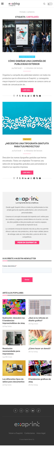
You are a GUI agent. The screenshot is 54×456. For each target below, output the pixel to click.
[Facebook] (15, 411)
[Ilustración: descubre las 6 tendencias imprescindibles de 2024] (14, 307)
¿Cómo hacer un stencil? (39, 348)
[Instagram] (21, 411)
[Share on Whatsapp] (31, 96)
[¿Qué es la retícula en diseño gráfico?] (40, 307)
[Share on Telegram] (34, 96)
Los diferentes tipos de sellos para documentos (13, 380)
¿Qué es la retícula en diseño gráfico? (38, 319)
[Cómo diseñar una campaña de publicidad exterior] (27, 35)
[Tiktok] (39, 411)
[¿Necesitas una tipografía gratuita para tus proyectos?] (27, 118)
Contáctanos (29, 433)
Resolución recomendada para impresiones (11, 351)
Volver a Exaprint (16, 433)
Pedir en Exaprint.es (27, 243)
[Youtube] (33, 411)
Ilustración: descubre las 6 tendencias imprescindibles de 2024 (14, 320)
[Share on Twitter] (20, 96)
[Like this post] (14, 96)
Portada (22, 12)
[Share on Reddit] (28, 96)
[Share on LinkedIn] (25, 96)
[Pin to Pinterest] (22, 96)
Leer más (26, 90)
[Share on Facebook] (17, 96)
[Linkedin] (27, 411)
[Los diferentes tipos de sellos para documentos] (14, 368)
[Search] (44, 3)
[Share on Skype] (37, 96)
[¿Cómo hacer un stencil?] (40, 337)
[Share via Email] (40, 96)
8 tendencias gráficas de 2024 (40, 380)
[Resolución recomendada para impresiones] (14, 337)
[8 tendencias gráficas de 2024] (40, 368)
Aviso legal (41, 433)
